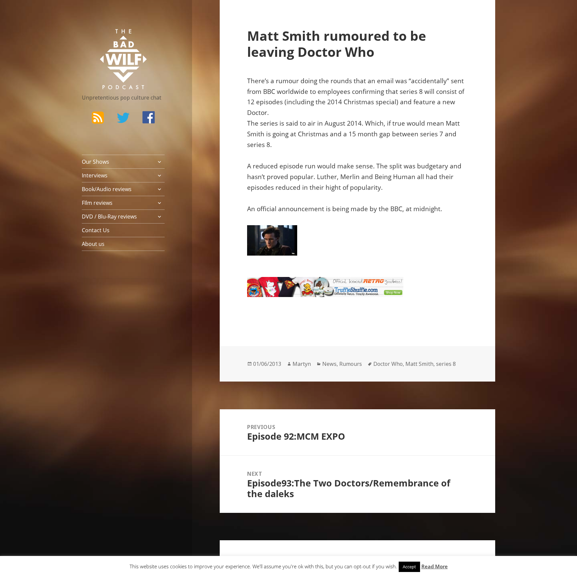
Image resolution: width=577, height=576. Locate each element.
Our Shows (95, 161)
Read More (434, 566)
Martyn (302, 364)
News (329, 364)
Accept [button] (409, 567)
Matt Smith (419, 364)
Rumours (350, 364)
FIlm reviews (97, 202)
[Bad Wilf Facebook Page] (148, 117)
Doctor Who (388, 364)
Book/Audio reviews (107, 189)
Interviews (95, 175)
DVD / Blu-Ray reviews (109, 216)
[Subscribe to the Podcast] (97, 117)
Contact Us (96, 230)
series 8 (446, 364)
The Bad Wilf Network (110, 39)
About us (93, 244)
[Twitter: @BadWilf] (123, 119)
